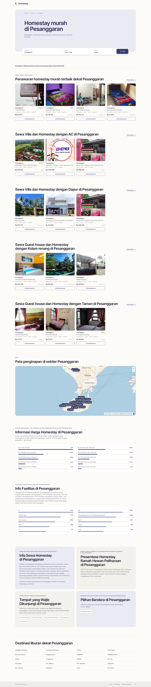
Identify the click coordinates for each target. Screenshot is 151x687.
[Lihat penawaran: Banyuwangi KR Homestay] (121, 94)
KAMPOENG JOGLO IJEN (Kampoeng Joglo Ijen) (29, 165)
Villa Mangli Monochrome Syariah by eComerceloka (60, 220)
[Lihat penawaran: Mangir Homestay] (90, 264)
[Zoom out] (133, 370)
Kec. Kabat (111, 668)
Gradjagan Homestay (21, 650)
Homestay (23, 3)
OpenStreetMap (128, 413)
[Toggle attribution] (134, 414)
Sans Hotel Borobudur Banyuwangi (25, 279)
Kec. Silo (110, 659)
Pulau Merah (111, 650)
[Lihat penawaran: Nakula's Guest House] (29, 319)
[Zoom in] (133, 368)
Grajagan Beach (50, 654)
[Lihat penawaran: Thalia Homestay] (29, 94)
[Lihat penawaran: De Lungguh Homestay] (90, 319)
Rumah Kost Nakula (51, 334)
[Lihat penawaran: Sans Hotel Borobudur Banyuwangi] (29, 264)
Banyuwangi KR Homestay (114, 110)
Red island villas (19, 220)
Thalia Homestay (20, 110)
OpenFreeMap (108, 413)
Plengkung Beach (113, 654)
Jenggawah (49, 659)
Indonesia (32, 13)
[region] (75, 391)
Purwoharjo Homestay (52, 650)
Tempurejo (18, 663)
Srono (78, 668)
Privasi (110, 684)
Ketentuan (117, 684)
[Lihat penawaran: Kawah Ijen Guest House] (60, 94)
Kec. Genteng (19, 668)
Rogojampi (49, 668)
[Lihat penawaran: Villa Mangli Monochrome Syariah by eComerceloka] (60, 205)
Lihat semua (131, 80)
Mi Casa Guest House (52, 279)
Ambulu (79, 659)
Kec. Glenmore (81, 663)
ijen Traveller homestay (82, 110)
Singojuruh (111, 663)
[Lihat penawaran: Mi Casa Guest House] (60, 264)
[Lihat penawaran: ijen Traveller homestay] (90, 94)
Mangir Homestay (81, 279)
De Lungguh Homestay (82, 334)
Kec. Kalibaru (49, 663)
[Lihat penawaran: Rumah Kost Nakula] (60, 319)
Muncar (17, 659)
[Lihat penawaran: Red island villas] (29, 205)
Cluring (79, 650)
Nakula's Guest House (21, 334)
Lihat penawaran (30, 119)
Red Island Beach (20, 654)
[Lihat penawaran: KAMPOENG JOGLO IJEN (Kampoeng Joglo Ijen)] (29, 150)
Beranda (26, 13)
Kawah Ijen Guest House (53, 110)
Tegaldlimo (80, 654)
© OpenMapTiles (116, 413)
